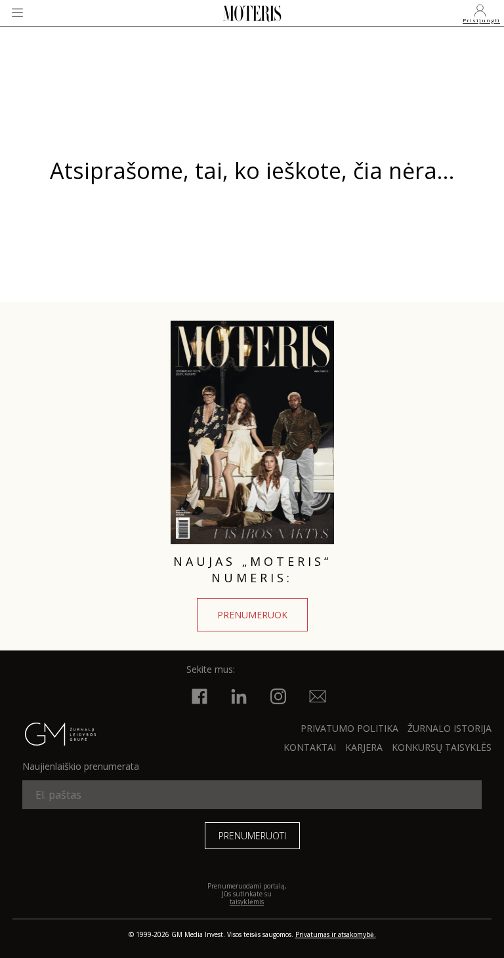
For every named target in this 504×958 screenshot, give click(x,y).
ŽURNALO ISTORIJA (450, 728)
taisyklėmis (247, 901)
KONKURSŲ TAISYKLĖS (442, 747)
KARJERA (364, 747)
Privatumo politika (349, 728)
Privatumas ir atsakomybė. (335, 934)
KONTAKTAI (310, 747)
